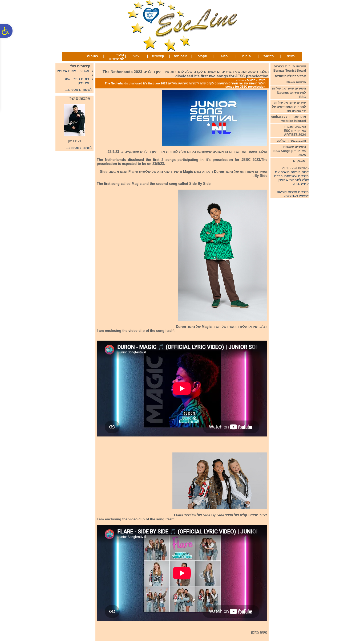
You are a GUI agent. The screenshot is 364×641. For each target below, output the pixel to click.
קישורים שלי (80, 66)
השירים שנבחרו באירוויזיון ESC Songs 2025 (289, 151)
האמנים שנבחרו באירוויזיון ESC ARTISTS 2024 (294, 131)
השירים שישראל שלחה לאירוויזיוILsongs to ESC (289, 93)
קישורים (158, 56)
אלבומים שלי (79, 98)
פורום (246, 56)
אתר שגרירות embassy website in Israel (288, 119)
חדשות (269, 56)
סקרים (202, 56)
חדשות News (246, 80)
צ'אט (135, 56)
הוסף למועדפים (116, 57)
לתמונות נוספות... (79, 148)
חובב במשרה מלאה (291, 140)
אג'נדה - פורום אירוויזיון (72, 71)
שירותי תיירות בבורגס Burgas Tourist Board (289, 68)
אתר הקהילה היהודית (290, 76)
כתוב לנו (92, 56)
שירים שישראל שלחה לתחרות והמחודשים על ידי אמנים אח (289, 107)
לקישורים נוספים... (78, 90)
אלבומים (180, 56)
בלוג (224, 56)
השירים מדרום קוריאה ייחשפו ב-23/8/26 (293, 190)
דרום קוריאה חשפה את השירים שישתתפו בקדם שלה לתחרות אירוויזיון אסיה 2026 (291, 174)
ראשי (291, 56)
